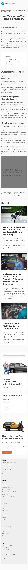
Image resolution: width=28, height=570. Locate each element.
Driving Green (6, 403)
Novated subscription (6, 485)
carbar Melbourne (6, 512)
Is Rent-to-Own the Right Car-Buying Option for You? (12, 326)
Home (2, 10)
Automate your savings (11, 59)
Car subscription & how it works (9, 462)
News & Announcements (8, 405)
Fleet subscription (6, 489)
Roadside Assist (5, 558)
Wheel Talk (5, 410)
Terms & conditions (6, 529)
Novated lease (5, 482)
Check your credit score (11, 64)
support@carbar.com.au (7, 551)
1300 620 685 (5, 549)
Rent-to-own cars (6, 473)
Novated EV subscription (7, 487)
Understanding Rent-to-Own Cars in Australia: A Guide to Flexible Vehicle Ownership (13, 279)
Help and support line (7, 545)
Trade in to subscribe (6, 467)
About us (4, 506)
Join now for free (6, 452)
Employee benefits (6, 494)
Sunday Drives (6, 408)
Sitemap (4, 536)
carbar (9, 22)
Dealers (3, 519)
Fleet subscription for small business (9, 491)
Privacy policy (5, 531)
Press (3, 508)
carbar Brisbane (5, 510)
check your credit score (10, 146)
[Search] (23, 354)
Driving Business (21, 22)
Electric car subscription (7, 464)
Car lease (4, 471)
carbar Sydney (5, 515)
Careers (4, 517)
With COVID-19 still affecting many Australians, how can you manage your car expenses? (12, 172)
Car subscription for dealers (8, 496)
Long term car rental (6, 469)
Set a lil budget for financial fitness (13, 61)
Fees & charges (5, 533)
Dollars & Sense (8, 10)
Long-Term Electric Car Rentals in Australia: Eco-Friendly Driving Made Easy (14, 231)
